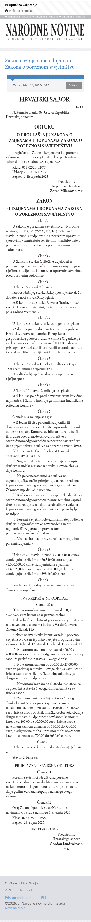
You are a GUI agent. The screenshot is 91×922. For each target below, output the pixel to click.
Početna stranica (20, 11)
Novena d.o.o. (15, 908)
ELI (43, 898)
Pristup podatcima (19, 898)
